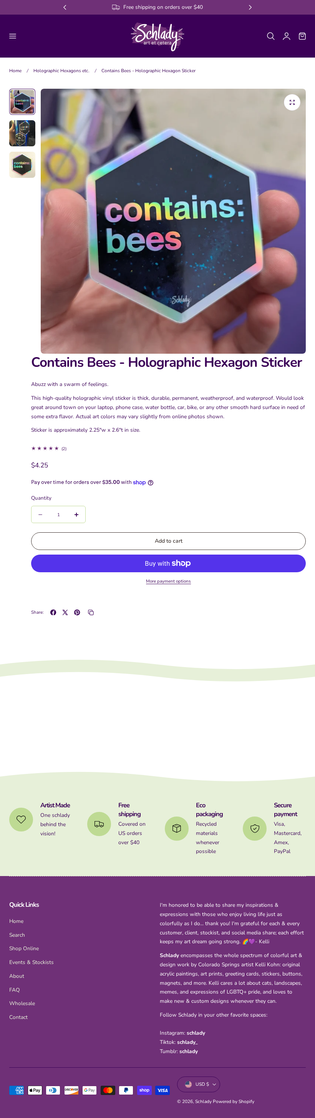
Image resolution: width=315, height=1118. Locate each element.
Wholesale (22, 1003)
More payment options (168, 581)
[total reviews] (168, 448)
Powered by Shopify (233, 1101)
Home (15, 71)
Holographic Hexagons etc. (61, 71)
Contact (18, 1017)
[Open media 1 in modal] (292, 102)
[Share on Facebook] (53, 612)
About (16, 976)
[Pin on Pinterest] (77, 612)
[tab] (22, 102)
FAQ (14, 990)
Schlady (203, 1101)
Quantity (41, 498)
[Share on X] (65, 612)
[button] (12, 36)
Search (17, 935)
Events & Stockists (31, 962)
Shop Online (24, 948)
